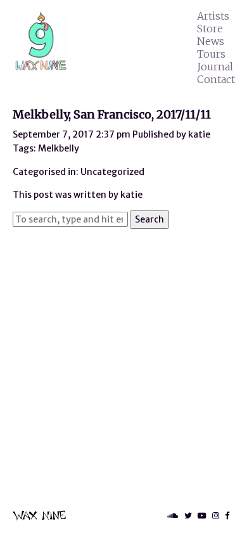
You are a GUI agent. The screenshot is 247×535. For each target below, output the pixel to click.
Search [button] (149, 219)
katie (199, 134)
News (210, 41)
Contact (216, 79)
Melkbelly (58, 148)
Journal (215, 66)
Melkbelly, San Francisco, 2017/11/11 (112, 114)
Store (210, 28)
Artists (213, 16)
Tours (211, 54)
